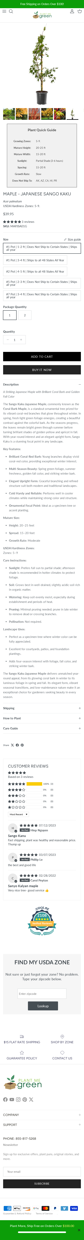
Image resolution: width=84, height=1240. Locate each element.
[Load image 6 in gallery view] (42, 64)
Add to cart (42, 356)
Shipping (8, 708)
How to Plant (12, 718)
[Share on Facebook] (17, 745)
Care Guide (10, 728)
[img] (29, 825)
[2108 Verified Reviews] (42, 936)
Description (11, 384)
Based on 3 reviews (20, 776)
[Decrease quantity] (6, 339)
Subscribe (42, 1183)
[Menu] (4, 11)
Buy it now (42, 370)
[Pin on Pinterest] (22, 745)
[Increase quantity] (22, 339)
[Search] (13, 11)
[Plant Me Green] (42, 15)
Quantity (9, 331)
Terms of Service (44, 1213)
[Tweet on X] (12, 745)
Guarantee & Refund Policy (17, 1213)
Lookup (43, 1006)
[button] (12, 221)
